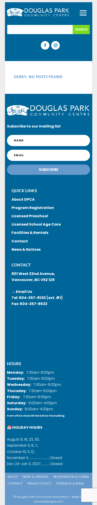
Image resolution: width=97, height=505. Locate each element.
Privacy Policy (39, 484)
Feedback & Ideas (70, 484)
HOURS (14, 363)
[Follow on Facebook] (45, 45)
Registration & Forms (71, 477)
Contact (14, 484)
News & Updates (35, 477)
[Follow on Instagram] (55, 45)
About (12, 477)
